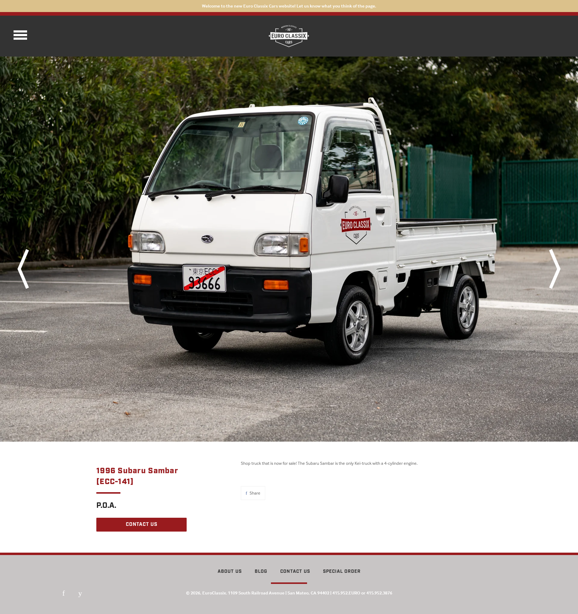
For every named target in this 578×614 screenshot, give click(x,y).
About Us (230, 572)
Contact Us (295, 572)
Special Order (342, 572)
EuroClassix (214, 593)
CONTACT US (141, 524)
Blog (261, 572)
